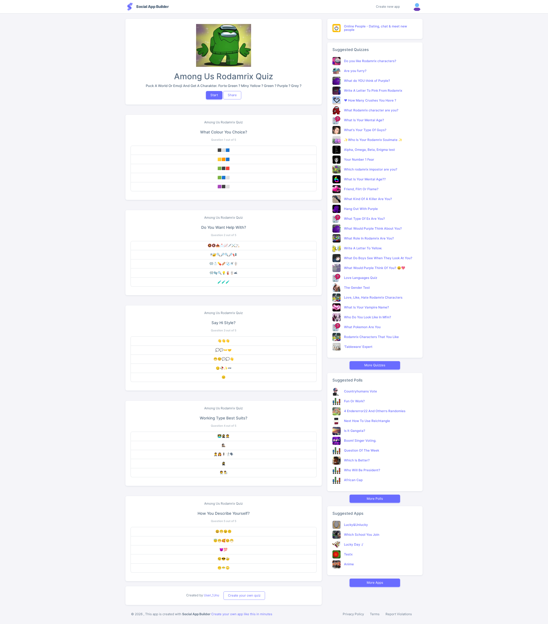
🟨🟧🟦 (223, 159)
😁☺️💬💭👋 (223, 359)
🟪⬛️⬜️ (223, 186)
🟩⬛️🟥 (223, 168)
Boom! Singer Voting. (360, 440)
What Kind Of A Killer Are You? (368, 199)
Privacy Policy (353, 614)
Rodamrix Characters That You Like (371, 337)
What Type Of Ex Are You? (364, 219)
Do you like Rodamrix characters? (370, 61)
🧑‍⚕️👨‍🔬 (223, 472)
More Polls (375, 499)
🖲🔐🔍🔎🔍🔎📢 (223, 255)
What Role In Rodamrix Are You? (369, 238)
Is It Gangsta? (354, 431)
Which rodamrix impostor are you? (370, 169)
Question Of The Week (361, 450)
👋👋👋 (223, 341)
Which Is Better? (357, 460)
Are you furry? (355, 71)
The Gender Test (357, 288)
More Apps (375, 583)
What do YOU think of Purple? (367, 81)
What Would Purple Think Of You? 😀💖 (374, 268)
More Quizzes (374, 365)
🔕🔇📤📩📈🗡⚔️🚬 (224, 245)
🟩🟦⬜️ (223, 177)
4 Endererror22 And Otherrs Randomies (374, 411)
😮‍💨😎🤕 (223, 559)
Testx (348, 554)
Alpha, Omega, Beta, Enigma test (369, 150)
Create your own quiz (244, 595)
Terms (375, 614)
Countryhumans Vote (360, 391)
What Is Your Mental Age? (364, 120)
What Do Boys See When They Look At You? (378, 258)
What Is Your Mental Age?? (365, 179)
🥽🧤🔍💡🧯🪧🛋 (224, 273)
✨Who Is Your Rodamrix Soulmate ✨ (373, 140)
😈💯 (223, 550)
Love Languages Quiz (360, 278)
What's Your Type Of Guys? (365, 130)
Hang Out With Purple (361, 209)
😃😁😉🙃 (223, 531)
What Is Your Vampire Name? (366, 307)
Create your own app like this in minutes (241, 614)
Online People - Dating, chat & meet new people (375, 28)
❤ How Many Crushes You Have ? (370, 100)
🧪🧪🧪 (223, 282)
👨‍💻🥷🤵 (223, 436)
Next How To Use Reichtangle (367, 421)
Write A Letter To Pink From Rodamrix (373, 90)
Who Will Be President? (362, 470)
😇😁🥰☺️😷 (223, 541)
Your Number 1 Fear (359, 159)
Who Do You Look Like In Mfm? (367, 317)
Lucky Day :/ (353, 544)
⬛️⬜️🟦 (223, 150)
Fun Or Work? (354, 401)
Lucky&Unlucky (356, 525)
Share (232, 95)
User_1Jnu (211, 595)
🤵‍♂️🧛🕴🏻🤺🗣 (223, 454)
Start (214, 95)
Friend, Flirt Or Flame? (361, 189)
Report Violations (399, 614)
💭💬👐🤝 (223, 350)
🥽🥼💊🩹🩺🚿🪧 (223, 264)
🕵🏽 (224, 445)
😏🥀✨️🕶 (223, 368)
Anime (349, 564)
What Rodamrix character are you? (371, 110)
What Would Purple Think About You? (373, 228)
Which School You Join (361, 535)
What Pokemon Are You (362, 327)
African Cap (353, 480)
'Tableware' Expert (358, 347)
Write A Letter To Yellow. (363, 248)
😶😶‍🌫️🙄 (223, 568)
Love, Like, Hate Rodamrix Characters (373, 297)
